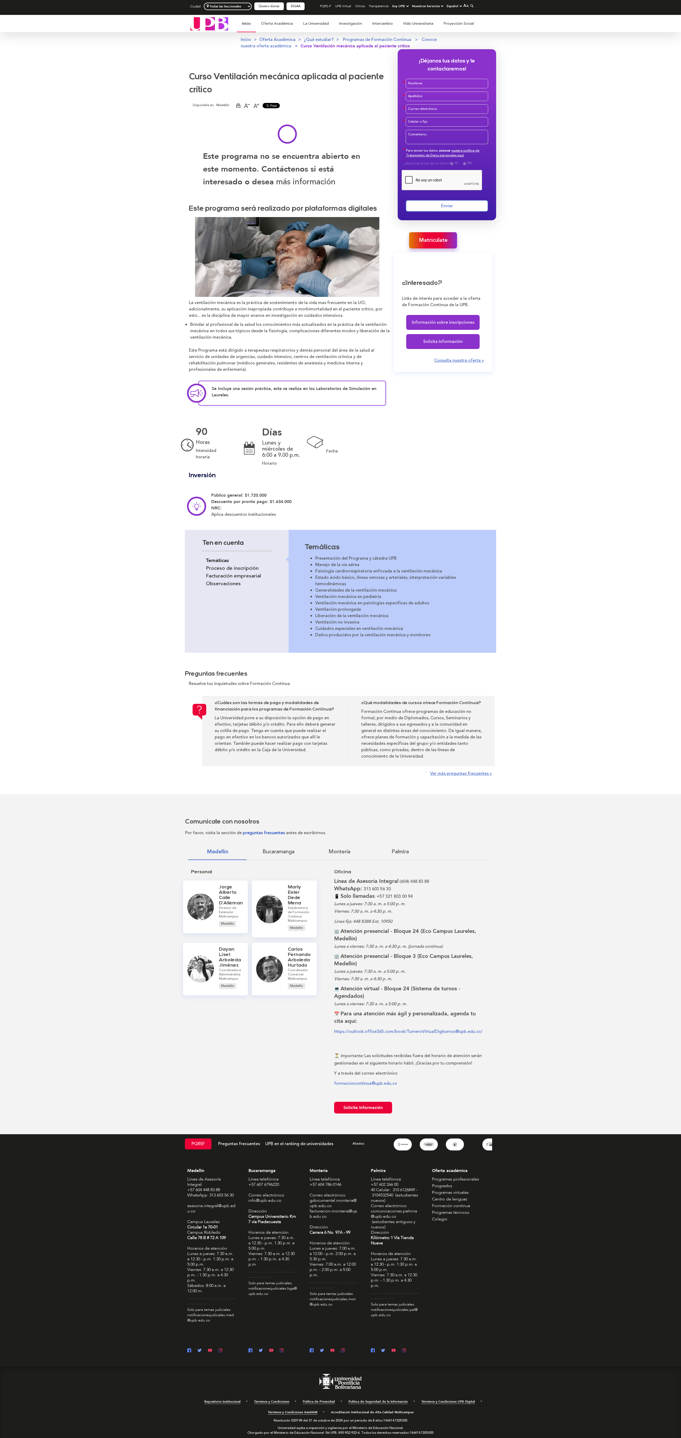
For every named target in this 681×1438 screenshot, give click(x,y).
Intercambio (382, 23)
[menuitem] (246, 26)
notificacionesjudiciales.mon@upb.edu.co (333, 1301)
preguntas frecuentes (264, 833)
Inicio (246, 23)
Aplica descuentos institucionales (244, 514)
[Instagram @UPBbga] (282, 1351)
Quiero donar (269, 6)
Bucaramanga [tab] (278, 851)
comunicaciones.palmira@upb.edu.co (394, 1213)
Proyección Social (458, 23)
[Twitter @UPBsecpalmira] (383, 1351)
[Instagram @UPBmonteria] (343, 1351)
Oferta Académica (277, 23)
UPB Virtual (343, 6)
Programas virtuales (450, 1192)
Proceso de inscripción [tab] (232, 568)
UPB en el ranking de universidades (299, 1144)
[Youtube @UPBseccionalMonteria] (332, 1351)
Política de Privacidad (319, 1401)
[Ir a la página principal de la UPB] (209, 23)
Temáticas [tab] (217, 560)
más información (305, 182)
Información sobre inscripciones (443, 322)
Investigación (350, 23)
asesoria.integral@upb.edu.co (211, 1208)
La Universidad (316, 23)
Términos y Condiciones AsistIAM (292, 1412)
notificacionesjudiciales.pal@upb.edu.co (394, 1312)
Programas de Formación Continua (377, 39)
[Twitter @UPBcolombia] (200, 1351)
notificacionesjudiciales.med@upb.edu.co (210, 1317)
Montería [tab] (339, 851)
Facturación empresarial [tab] (233, 576)
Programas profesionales (455, 1179)
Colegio (439, 1219)
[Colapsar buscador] (471, 5)
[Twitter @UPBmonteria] (322, 1351)
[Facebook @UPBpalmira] (373, 1351)
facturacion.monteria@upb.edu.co (333, 1213)
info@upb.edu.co (264, 1200)
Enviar (447, 206)
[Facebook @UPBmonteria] (312, 1351)
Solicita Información (443, 341)
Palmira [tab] (400, 851)
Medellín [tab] (217, 851)
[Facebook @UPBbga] (250, 1351)
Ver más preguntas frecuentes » (461, 773)
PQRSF (198, 1144)
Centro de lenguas (449, 1199)
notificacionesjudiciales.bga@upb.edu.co (272, 1291)
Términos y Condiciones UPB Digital (448, 1401)
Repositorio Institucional (222, 1401)
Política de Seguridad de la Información (378, 1401)
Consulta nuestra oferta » (459, 360)
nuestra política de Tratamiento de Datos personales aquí (442, 153)
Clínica (360, 6)
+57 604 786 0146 (325, 1184)
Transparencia (378, 6)
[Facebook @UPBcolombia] (189, 1351)
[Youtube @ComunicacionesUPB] (210, 1351)
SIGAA (295, 6)
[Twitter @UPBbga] (261, 1351)
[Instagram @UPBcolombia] (220, 1351)
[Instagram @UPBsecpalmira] (404, 1351)
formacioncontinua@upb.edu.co (365, 1083)
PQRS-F (325, 6)
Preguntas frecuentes (239, 1144)
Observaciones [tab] (223, 584)
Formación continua (451, 1205)
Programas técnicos (450, 1212)
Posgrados (442, 1185)
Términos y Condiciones (271, 1401)
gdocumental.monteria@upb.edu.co (333, 1203)
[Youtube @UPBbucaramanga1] (271, 1351)
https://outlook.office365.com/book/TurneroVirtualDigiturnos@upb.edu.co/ (408, 1031)
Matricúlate (433, 240)
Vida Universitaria (418, 23)
